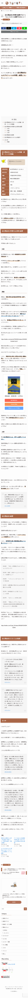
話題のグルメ (6, 918)
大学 (8, 132)
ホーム (6, 986)
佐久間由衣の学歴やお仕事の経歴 (13, 126)
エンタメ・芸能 (6, 19)
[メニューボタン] (2, 3)
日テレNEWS (7, 505)
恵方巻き (5, 930)
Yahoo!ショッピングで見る (14, 408)
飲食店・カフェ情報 (7, 924)
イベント (5, 950)
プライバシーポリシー (18, 986)
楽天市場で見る (14, 400)
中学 (8, 128)
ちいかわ (5, 938)
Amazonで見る (14, 404)
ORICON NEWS (8, 771)
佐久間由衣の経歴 (9, 135)
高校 (8, 130)
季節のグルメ (6, 927)
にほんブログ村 (11, 964)
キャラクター (6, 935)
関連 (8, 141)
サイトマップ (11, 986)
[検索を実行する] (25, 908)
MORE (14, 902)
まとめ (6, 140)
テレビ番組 (5, 944)
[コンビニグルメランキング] (5, 977)
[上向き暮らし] (14, 3)
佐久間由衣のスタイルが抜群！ (13, 137)
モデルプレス (7, 682)
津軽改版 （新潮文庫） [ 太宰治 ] (14, 396)
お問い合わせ (19, 988)
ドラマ (4, 947)
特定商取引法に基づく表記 (11, 988)
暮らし (4, 953)
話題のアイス (6, 921)
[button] (3, 28)
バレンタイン (6, 932)
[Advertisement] (14, 98)
